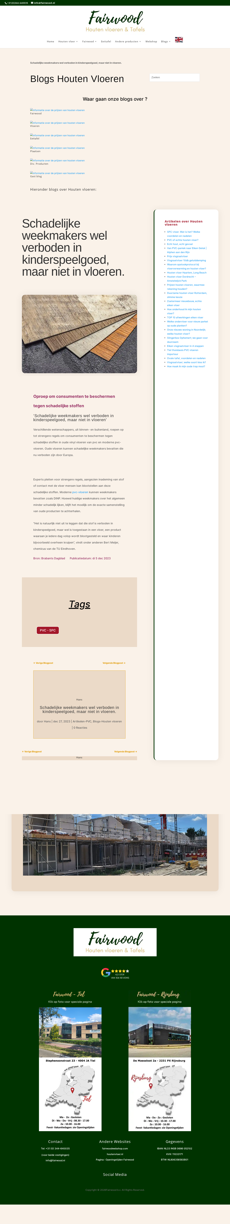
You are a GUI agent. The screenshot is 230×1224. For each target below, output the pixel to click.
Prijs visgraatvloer (177, 256)
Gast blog (36, 176)
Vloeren (35, 125)
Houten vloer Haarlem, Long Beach (187, 272)
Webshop (151, 41)
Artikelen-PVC (82, 721)
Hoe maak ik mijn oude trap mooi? (186, 366)
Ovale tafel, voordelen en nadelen (186, 358)
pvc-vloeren (80, 492)
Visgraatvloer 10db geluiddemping (186, 260)
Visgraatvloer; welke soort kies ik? (186, 362)
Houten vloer (66, 41)
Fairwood (88, 41)
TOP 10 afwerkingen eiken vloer (185, 317)
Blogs (164, 41)
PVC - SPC (48, 630)
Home (50, 41)
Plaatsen (35, 151)
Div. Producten (39, 163)
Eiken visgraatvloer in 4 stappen (185, 345)
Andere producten (126, 41)
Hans (47, 721)
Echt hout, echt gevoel (180, 244)
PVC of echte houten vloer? (182, 239)
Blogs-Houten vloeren (107, 721)
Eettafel (106, 41)
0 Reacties (80, 727)
